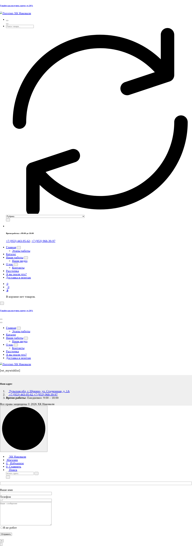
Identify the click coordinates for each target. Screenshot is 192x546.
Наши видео (19, 260)
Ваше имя (6, 489)
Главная (11, 247)
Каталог (11, 254)
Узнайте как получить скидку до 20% (16, 5)
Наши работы (14, 257)
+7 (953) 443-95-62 (18, 241)
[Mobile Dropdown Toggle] (19, 247)
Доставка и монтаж (18, 277)
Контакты (18, 267)
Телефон (5, 496)
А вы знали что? (16, 274)
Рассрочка (12, 270)
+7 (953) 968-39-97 (43, 241)
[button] (1, 544)
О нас (9, 264)
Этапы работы (21, 250)
